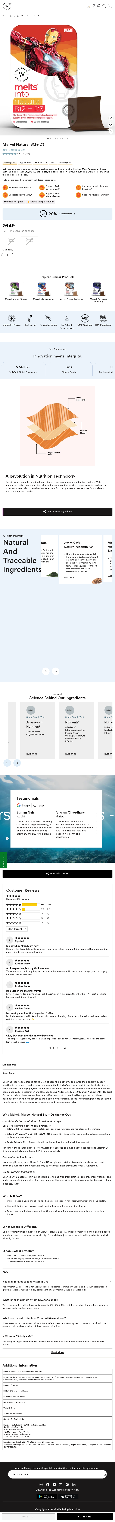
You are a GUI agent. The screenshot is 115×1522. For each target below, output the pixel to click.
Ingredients (25, 163)
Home (5, 16)
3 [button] (57, 1048)
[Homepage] (7, 6)
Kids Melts (14, 16)
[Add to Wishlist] (110, 124)
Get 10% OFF (3, 860)
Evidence (31, 754)
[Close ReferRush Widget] (7, 838)
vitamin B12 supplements (67, 1211)
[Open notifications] (98, 6)
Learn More (69, 577)
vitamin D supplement (77, 1180)
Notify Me (84, 1517)
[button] (110, 6)
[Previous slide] (45, 671)
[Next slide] (55, 671)
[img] (22, 938)
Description (10, 163)
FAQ (53, 163)
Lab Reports (65, 163)
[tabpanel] (37, 730)
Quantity (8, 249)
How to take (41, 163)
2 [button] (53, 1048)
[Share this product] (111, 118)
